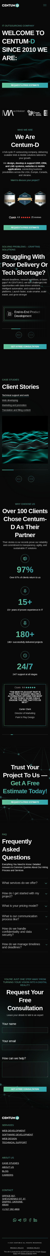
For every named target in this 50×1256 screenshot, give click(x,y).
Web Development (13, 1130)
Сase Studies (10, 1163)
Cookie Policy (33, 1248)
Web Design (9, 1138)
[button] (19, 335)
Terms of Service (26, 1253)
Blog (5, 1171)
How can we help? (14, 1058)
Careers (7, 1175)
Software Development (17, 1134)
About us (8, 1167)
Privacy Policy (17, 1248)
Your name (9, 1024)
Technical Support (14, 1142)
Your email (9, 1041)
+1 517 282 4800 (10, 1209)
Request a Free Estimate (25, 85)
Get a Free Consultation (25, 347)
